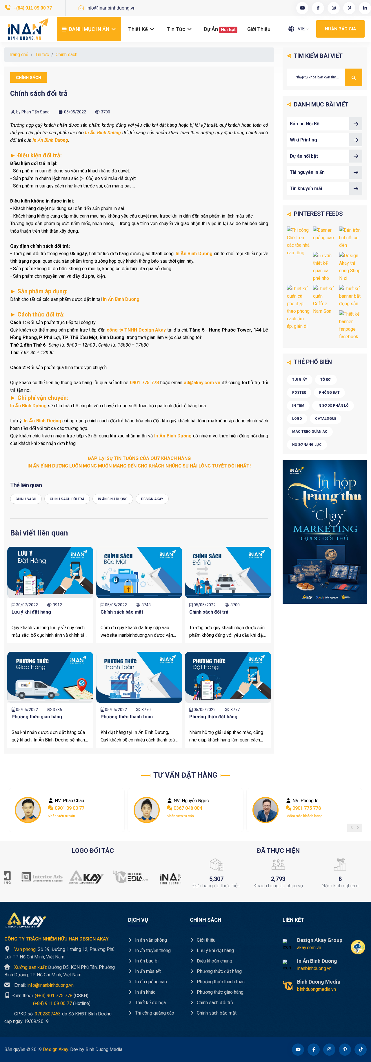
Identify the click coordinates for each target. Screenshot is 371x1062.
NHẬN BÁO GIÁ (340, 29)
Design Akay (152, 499)
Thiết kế (138, 29)
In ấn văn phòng (150, 940)
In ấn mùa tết (147, 971)
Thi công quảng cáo (154, 1013)
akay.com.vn (309, 947)
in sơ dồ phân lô (333, 406)
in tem (298, 406)
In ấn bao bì (146, 961)
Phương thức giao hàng (37, 716)
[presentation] (352, 828)
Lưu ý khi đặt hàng (31, 612)
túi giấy (299, 380)
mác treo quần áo (310, 432)
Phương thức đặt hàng (213, 716)
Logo (297, 419)
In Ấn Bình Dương (317, 961)
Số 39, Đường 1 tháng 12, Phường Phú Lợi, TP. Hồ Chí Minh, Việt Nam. (59, 953)
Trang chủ (18, 54)
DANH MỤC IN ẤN (89, 29)
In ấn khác (144, 992)
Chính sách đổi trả (67, 499)
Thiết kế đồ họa (150, 1002)
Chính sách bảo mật (122, 612)
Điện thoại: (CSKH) (49, 995)
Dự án (220, 29)
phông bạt (329, 393)
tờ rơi (326, 380)
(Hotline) (47, 1003)
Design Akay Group (319, 940)
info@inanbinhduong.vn (110, 7)
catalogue (325, 419)
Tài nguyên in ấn (307, 172)
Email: (44, 985)
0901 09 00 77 (69, 808)
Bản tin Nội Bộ (304, 123)
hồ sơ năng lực (307, 445)
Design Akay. (56, 1049)
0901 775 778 (306, 808)
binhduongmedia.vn (316, 989)
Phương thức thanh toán (127, 716)
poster (299, 393)
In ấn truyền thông (152, 950)
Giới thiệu (258, 29)
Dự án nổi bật (304, 156)
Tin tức (176, 29)
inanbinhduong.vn (314, 968)
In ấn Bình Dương (113, 499)
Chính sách (66, 54)
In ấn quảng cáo (150, 981)
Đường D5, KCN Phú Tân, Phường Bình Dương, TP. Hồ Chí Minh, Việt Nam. (59, 971)
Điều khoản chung (214, 961)
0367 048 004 (187, 808)
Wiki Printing (303, 140)
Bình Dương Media (318, 982)
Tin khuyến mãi (306, 188)
